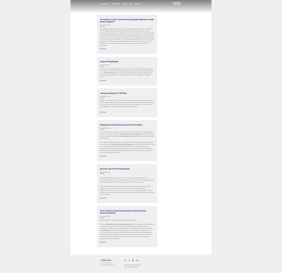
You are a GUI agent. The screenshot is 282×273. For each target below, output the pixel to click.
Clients (124, 3)
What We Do (116, 3)
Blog (131, 3)
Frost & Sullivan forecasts (127, 136)
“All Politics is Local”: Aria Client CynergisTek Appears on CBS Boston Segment (126, 20)
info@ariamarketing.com (107, 265)
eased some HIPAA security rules (124, 144)
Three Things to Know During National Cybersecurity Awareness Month (123, 212)
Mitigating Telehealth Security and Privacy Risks (121, 125)
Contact (138, 3)
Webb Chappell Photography (132, 266)
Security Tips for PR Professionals (115, 169)
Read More (103, 49)
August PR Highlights (109, 61)
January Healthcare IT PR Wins (113, 93)
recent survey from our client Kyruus (131, 134)
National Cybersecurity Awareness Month (118, 224)
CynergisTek (105, 230)
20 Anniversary (109, 73)
